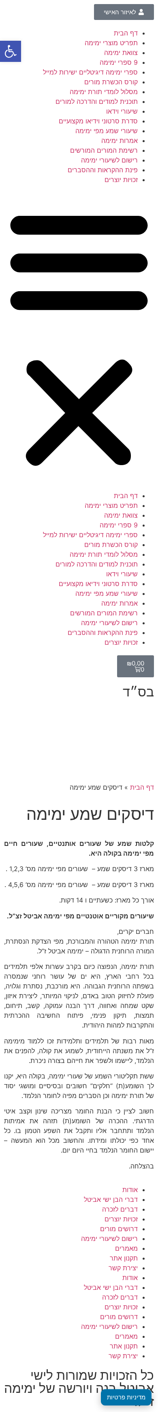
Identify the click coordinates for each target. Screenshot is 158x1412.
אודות (130, 1190)
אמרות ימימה (119, 140)
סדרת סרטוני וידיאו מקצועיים (98, 121)
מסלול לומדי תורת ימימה (104, 92)
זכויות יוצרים (121, 180)
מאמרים (126, 1248)
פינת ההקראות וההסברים (103, 170)
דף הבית (126, 33)
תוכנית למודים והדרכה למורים (97, 101)
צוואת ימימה (121, 52)
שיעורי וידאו (122, 111)
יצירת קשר (123, 1268)
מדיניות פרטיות (126, 1397)
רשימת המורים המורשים (104, 150)
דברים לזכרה (120, 1209)
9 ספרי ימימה (119, 62)
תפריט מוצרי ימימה (111, 43)
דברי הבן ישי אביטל (111, 1199)
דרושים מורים (119, 1229)
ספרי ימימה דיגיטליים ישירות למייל (90, 72)
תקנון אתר (124, 1258)
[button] (79, 337)
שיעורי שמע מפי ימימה (106, 131)
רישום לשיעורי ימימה (109, 160)
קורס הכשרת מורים (111, 82)
